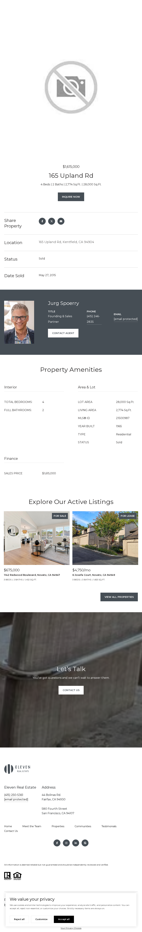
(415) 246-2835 (93, 319)
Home (8, 826)
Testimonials (108, 826)
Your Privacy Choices (71, 928)
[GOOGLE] (85, 842)
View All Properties (119, 597)
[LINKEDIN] (75, 842)
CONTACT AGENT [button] (63, 333)
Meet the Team (31, 826)
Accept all (64, 919)
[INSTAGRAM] (66, 842)
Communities (83, 826)
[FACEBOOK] (57, 842)
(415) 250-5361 (13, 795)
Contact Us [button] (71, 690)
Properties (58, 826)
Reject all (19, 919)
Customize (41, 919)
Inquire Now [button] (71, 196)
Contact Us (11, 831)
